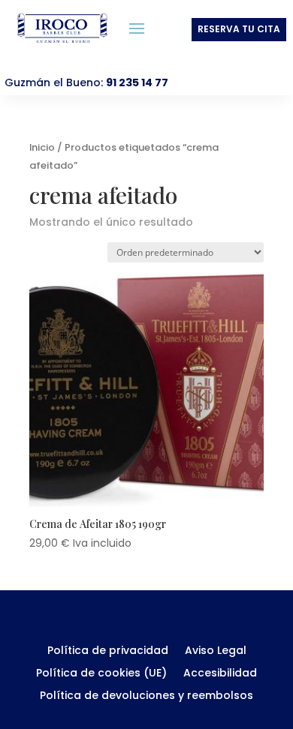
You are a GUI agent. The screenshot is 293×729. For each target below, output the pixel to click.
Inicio (42, 147)
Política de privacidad (107, 651)
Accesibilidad (220, 674)
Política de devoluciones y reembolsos (146, 696)
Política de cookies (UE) (101, 674)
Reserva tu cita (239, 28)
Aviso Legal (215, 651)
